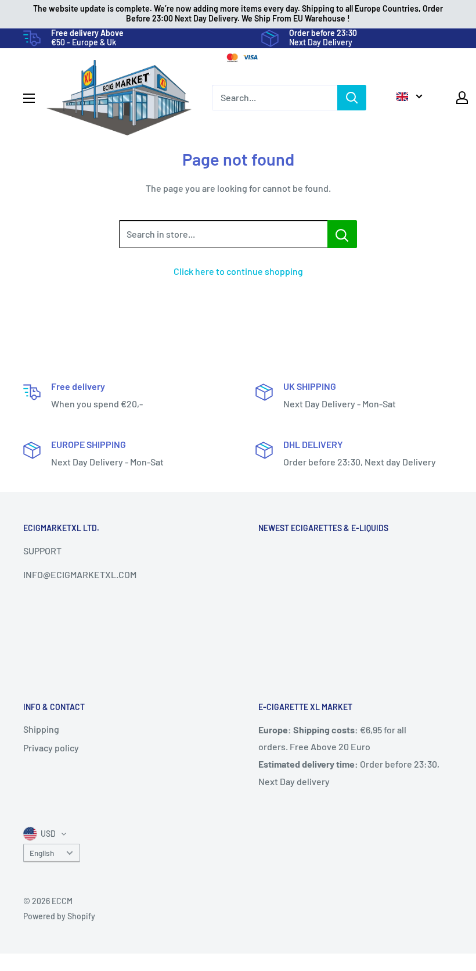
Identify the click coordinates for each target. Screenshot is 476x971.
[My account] (462, 97)
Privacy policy (51, 747)
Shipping (41, 728)
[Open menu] (29, 98)
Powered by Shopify (59, 916)
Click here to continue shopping (238, 271)
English (42, 853)
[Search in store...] (342, 234)
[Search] (351, 97)
